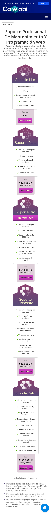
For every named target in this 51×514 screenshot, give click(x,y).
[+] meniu (8, 24)
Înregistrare (30, 3)
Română (8, 3)
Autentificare (19, 3)
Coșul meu (43, 3)
